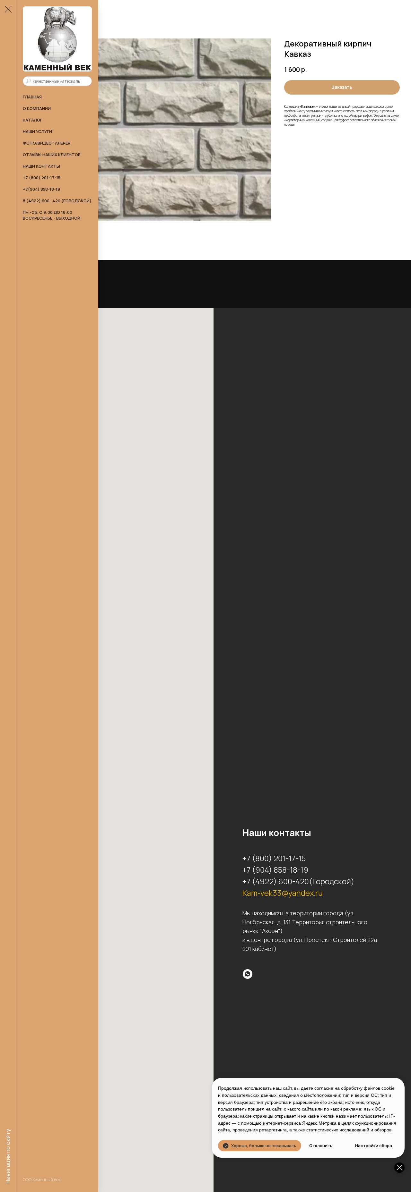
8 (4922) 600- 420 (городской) (57, 201)
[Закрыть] (399, 1168)
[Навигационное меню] (8, 9)
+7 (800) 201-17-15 (41, 177)
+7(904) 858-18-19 (41, 189)
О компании (37, 108)
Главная (32, 97)
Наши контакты (41, 166)
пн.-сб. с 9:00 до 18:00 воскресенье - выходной (51, 215)
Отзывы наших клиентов (52, 154)
